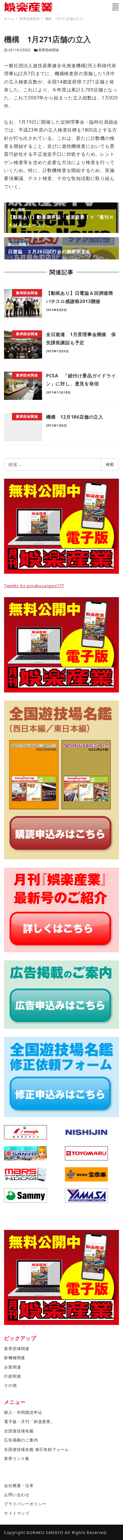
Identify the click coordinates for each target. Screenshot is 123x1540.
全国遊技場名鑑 (19, 1430)
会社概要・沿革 (19, 1485)
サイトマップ (16, 1513)
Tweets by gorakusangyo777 (34, 585)
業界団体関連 (48, 50)
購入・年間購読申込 (23, 1412)
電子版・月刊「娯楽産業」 (29, 1421)
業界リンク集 (16, 1458)
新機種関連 (14, 1357)
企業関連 (12, 1367)
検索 (110, 464)
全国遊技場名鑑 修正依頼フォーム (36, 1449)
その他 (10, 1385)
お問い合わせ (16, 1494)
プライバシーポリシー (25, 1503)
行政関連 (12, 1376)
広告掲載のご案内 (21, 1440)
